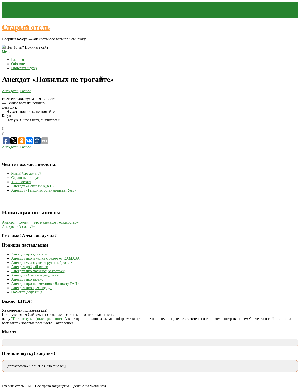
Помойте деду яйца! (27, 292)
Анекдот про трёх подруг (31, 288)
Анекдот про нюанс (27, 279)
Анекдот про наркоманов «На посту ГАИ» (45, 284)
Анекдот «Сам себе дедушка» (35, 275)
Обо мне (18, 64)
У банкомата (21, 182)
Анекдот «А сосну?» (18, 227)
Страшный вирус (25, 178)
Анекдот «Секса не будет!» (32, 186)
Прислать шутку (24, 68)
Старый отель (26, 27)
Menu (6, 52)
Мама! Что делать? (26, 173)
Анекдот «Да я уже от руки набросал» (41, 263)
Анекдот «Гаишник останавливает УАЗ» (43, 190)
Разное (25, 91)
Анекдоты (10, 91)
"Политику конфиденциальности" (38, 319)
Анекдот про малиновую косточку (38, 271)
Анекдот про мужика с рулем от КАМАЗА (45, 258)
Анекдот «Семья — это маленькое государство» (40, 222)
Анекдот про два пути (29, 254)
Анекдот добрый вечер (29, 267)
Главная (17, 60)
